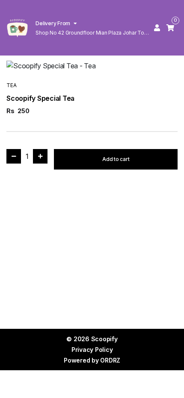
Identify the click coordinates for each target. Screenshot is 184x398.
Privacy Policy (92, 349)
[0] (170, 28)
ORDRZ (110, 360)
